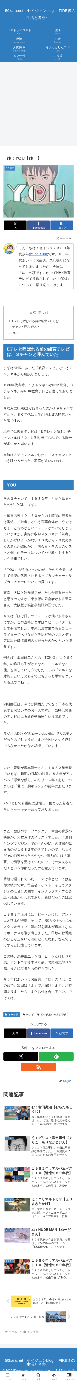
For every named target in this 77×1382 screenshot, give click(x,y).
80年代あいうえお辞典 (53, 1014)
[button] (69, 848)
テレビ (30, 1014)
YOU (15, 333)
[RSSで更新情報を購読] (38, 1067)
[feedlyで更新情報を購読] (56, 1056)
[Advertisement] (38, 105)
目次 (32, 312)
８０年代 (13, 1014)
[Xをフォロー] (20, 1056)
